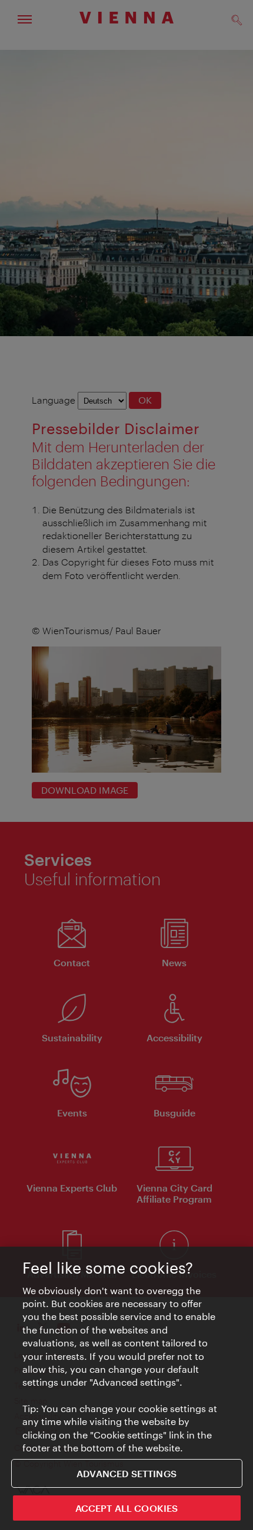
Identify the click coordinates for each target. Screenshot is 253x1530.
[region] (126, 1388)
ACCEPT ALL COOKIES (126, 1508)
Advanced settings (126, 1473)
